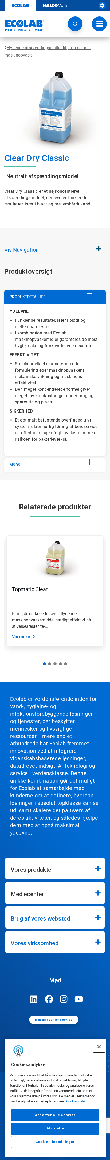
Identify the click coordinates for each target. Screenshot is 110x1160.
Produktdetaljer (28, 297)
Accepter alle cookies (55, 1115)
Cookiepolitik (76, 1101)
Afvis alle (55, 1128)
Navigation (21, 250)
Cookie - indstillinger (55, 1142)
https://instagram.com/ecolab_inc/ (63, 999)
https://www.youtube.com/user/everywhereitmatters (78, 999)
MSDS (15, 465)
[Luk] (99, 1046)
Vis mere (21, 636)
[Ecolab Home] (22, 25)
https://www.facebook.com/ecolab (49, 999)
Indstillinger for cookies (53, 1019)
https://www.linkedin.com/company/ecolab (34, 999)
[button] (75, 23)
